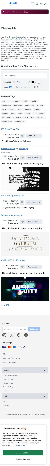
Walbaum (5, 215)
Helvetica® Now (8, 148)
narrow (5, 101)
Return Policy (8, 387)
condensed (6, 105)
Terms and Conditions (11, 376)
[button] (34, 82)
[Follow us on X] (12, 335)
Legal (5, 390)
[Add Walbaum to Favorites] (22, 221)
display (36, 109)
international (19, 121)
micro (26, 117)
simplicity (40, 117)
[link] (41, 4)
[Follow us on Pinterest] (19, 335)
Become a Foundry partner (13, 358)
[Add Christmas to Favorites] (22, 202)
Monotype (23, 148)
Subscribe (34, 329)
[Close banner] (45, 12)
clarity (20, 109)
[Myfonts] (13, 5)
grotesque (6, 117)
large (32, 117)
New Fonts (16, 39)
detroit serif (15, 101)
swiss (4, 109)
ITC (2, 50)
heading (25, 101)
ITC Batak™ (6, 129)
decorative (18, 105)
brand (20, 113)
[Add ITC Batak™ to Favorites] (22, 136)
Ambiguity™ (6, 260)
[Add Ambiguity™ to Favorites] (22, 267)
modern (28, 109)
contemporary (38, 113)
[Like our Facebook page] (27, 335)
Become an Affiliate (10, 362)
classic (27, 113)
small (13, 113)
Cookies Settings (23, 459)
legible (34, 101)
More (6, 304)
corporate (17, 117)
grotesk (40, 105)
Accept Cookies (22, 453)
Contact (6, 405)
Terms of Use (8, 379)
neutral (12, 109)
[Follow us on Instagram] (5, 335)
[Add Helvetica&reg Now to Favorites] (22, 157)
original (5, 113)
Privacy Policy (8, 383)
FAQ (4, 401)
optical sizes (7, 121)
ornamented (29, 105)
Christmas (5, 195)
